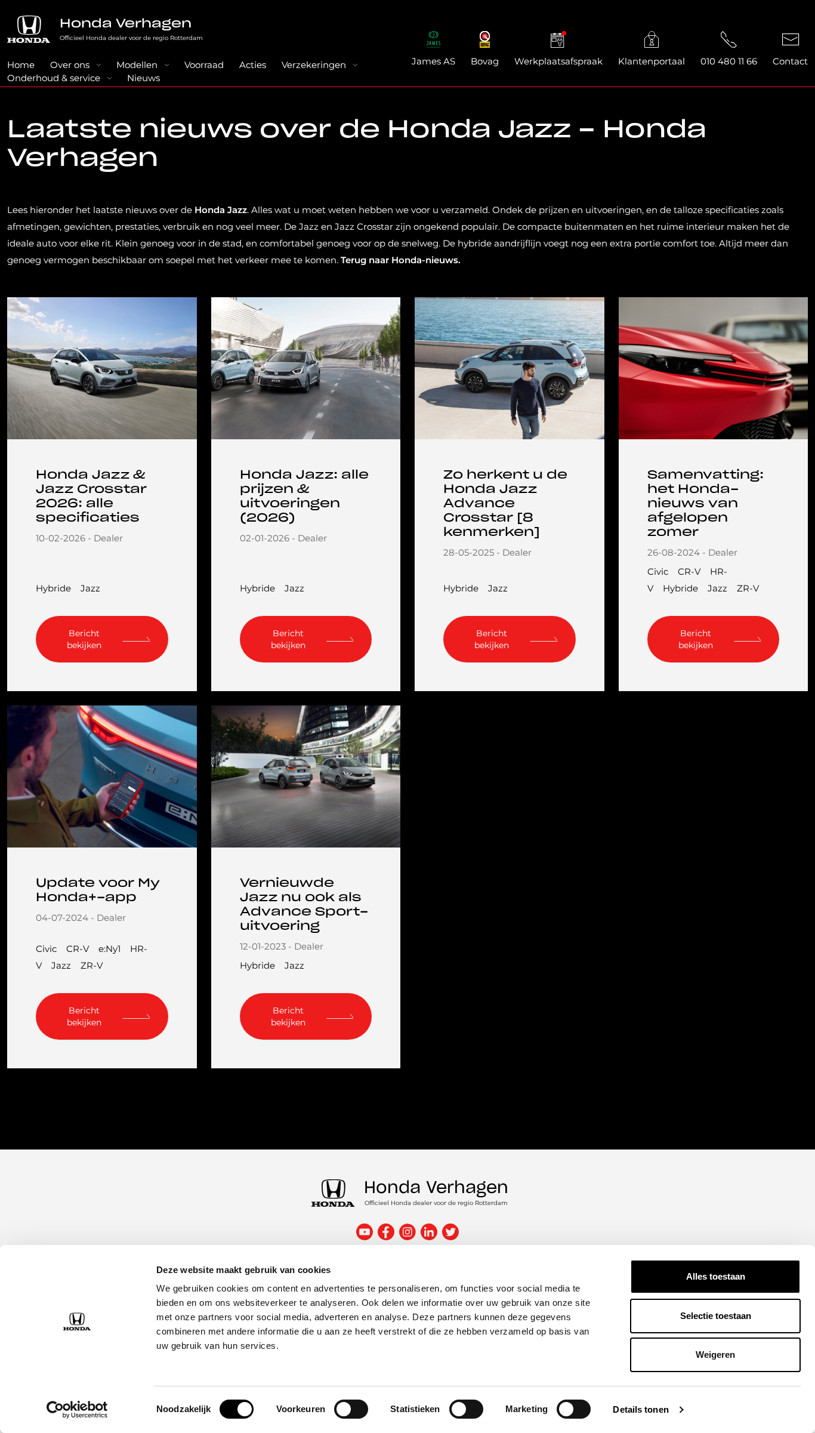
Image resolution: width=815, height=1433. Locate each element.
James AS (433, 61)
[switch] (351, 1409)
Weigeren (715, 1354)
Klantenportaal (651, 61)
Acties (252, 64)
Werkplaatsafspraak (558, 61)
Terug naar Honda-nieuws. (401, 260)
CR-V (689, 571)
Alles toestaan (715, 1276)
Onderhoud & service (53, 78)
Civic (657, 571)
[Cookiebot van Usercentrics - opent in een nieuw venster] (77, 1410)
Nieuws (143, 78)
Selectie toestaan (715, 1316)
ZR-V (748, 588)
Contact (790, 61)
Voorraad (204, 64)
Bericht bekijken (84, 639)
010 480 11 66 (728, 61)
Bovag (485, 61)
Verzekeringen (314, 64)
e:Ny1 (109, 948)
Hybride (53, 588)
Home (21, 64)
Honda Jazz (221, 209)
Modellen (137, 64)
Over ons (69, 64)
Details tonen (640, 1409)
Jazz (90, 588)
